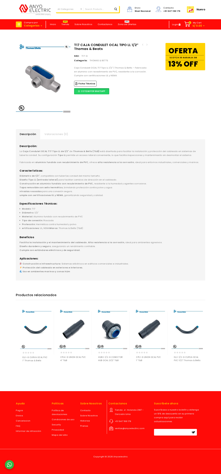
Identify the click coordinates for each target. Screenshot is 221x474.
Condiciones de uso (63, 419)
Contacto (85, 410)
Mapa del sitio (60, 435)
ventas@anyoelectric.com (130, 428)
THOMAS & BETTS (99, 60)
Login (175, 24)
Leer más (25, 369)
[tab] (28, 134)
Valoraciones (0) (56, 134)
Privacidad (58, 429)
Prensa (84, 425)
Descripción (28, 134)
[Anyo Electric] (35, 10)
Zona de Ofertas (127, 24)
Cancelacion (23, 420)
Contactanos (105, 24)
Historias (85, 420)
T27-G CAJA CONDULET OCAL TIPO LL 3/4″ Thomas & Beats (142, 45)
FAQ (18, 425)
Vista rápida (38, 369)
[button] (66, 47)
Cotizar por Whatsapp (93, 91)
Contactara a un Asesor (32, 369)
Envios (19, 415)
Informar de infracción (28, 431)
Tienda (65, 24)
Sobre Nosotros (83, 24)
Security (56, 424)
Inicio (53, 24)
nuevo (201, 9)
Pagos (19, 410)
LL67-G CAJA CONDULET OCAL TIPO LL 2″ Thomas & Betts (147, 45)
